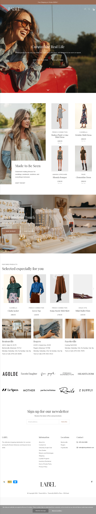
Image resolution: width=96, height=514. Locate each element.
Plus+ (60, 493)
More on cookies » (57, 510)
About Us (42, 442)
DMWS (56, 493)
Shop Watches (29, 231)
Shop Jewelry (11, 231)
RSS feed (66, 493)
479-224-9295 (83, 442)
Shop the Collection (40, 60)
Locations (65, 437)
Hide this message (40, 510)
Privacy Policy (43, 467)
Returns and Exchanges (46, 453)
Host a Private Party (45, 464)
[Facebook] (91, 481)
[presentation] (2, 288)
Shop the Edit (20, 183)
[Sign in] (85, 9)
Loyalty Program (44, 458)
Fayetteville (64, 447)
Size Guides (42, 450)
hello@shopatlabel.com (86, 447)
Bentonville (64, 442)
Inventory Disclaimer (45, 461)
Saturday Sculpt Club (45, 447)
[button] (3, 8)
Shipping (41, 456)
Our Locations (58, 60)
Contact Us (42, 445)
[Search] (89, 9)
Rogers (63, 445)
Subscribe (64, 422)
